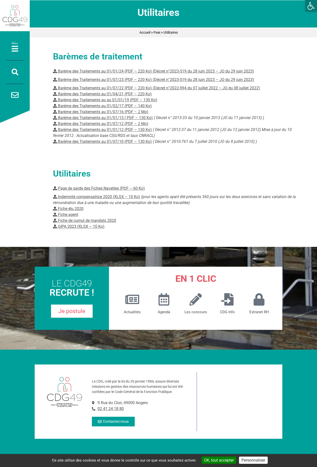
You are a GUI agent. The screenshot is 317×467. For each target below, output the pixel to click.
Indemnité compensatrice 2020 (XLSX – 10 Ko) (98, 196)
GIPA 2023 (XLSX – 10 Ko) (81, 226)
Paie (157, 32)
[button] (311, 6)
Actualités (132, 312)
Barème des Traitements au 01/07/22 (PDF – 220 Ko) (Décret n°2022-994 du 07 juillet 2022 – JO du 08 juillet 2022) (158, 88)
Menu (15, 43)
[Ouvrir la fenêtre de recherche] (15, 72)
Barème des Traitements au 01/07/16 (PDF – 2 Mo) (102, 111)
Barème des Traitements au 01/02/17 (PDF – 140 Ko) (104, 106)
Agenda (164, 312)
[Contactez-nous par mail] (15, 95)
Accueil (144, 32)
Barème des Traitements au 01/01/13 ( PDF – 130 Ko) (105, 117)
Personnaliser (253, 460)
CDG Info (227, 312)
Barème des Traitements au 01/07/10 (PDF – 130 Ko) (104, 141)
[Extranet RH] (259, 299)
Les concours (196, 312)
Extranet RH (259, 312)
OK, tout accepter (219, 460)
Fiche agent (67, 214)
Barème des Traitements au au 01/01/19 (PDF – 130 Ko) (107, 100)
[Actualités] (132, 299)
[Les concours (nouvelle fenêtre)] (195, 299)
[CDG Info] (227, 299)
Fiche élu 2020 (70, 208)
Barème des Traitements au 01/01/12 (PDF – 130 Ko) (104, 129)
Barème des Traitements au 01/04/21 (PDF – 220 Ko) (104, 94)
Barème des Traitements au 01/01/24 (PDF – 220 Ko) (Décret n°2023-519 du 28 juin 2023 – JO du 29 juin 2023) (155, 71)
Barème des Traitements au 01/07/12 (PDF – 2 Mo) (102, 123)
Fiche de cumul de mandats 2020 (86, 220)
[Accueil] (14, 15)
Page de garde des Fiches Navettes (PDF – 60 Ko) (101, 188)
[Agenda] (164, 299)
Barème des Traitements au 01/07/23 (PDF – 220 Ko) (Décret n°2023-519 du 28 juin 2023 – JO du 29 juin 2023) (155, 79)
